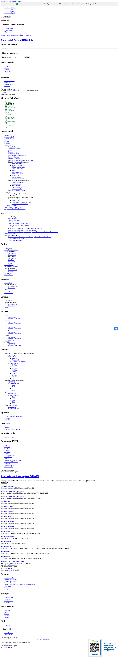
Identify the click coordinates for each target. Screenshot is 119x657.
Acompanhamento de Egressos (13, 416)
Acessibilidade (8, 28)
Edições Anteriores (13, 363)
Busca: (4, 57)
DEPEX (6, 142)
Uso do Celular (8, 275)
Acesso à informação (77, 4)
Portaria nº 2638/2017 (7, 546)
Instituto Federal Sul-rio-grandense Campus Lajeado (19, 584)
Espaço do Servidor (10, 581)
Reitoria (6, 589)
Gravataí (6, 450)
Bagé (6, 445)
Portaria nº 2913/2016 (7, 556)
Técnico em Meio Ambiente (16, 240)
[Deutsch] (5, 20)
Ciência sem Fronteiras (18, 167)
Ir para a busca (9, 11)
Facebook (7, 615)
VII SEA (14, 368)
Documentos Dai (17, 172)
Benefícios (11, 260)
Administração (12, 218)
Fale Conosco (8, 84)
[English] (1, 20)
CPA (13, 195)
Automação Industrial (14, 220)
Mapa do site (8, 32)
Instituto (6, 135)
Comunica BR (57, 4)
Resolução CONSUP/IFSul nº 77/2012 (13, 561)
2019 (13, 390)
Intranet (6, 612)
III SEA (14, 375)
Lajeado (6, 453)
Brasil (21, 4)
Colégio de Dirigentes (14, 148)
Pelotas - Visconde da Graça (12, 460)
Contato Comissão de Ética (20, 204)
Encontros (7, 420)
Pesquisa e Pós (12, 152)
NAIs (13, 170)
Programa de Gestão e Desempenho (14, 209)
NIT (9, 291)
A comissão (15, 200)
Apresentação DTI (17, 182)
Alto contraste (8, 30)
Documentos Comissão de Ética (21, 202)
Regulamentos (8, 273)
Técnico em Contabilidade (16, 238)
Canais (97, 4)
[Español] (3, 20)
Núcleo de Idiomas (17, 169)
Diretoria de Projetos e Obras (16, 190)
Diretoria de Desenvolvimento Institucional (20, 160)
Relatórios (11, 340)
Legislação (89, 4)
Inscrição (14, 358)
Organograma (8, 145)
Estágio (6, 307)
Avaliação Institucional (11, 205)
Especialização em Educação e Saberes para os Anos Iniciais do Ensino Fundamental (33, 232)
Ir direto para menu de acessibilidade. (11, 1)
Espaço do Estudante (10, 579)
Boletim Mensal (9, 138)
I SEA (14, 378)
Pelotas (6, 458)
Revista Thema (8, 293)
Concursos (7, 586)
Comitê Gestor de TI (18, 187)
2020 (13, 388)
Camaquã (7, 447)
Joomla (29, 642)
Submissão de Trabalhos (19, 361)
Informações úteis (17, 165)
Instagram (7, 617)
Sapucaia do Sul (9, 465)
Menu (4, 92)
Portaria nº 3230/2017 (7, 541)
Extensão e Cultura (13, 153)
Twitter (6, 614)
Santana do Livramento (11, 462)
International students (18, 179)
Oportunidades (16, 177)
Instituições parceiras (18, 174)
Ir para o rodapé (9, 13)
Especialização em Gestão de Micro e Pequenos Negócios (25, 228)
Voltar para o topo (6, 568)
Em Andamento (12, 270)
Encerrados (11, 271)
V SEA (14, 371)
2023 (13, 397)
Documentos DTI (17, 189)
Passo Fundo (8, 457)
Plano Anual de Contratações (12, 207)
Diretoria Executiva (14, 158)
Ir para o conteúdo (10, 8)
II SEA (14, 377)
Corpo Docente (8, 265)
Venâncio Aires (8, 467)
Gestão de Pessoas (13, 157)
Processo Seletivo (9, 583)
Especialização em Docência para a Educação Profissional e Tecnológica (29, 237)
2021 (13, 387)
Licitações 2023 (9, 437)
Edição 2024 (12, 356)
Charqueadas (8, 448)
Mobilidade (15, 175)
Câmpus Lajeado (9, 137)
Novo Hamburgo (9, 455)
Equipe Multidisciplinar (11, 266)
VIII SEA (15, 366)
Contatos (7, 86)
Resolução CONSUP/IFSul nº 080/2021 (13, 496)
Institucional (13, 565)
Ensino (10, 150)
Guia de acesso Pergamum (12, 429)
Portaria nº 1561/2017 (7, 551)
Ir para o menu (9, 9)
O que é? (7, 625)
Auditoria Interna (9, 81)
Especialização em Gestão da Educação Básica (22, 230)
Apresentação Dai (17, 163)
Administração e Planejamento (17, 155)
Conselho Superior (13, 147)
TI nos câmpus (16, 184)
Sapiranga (7, 463)
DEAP (6, 140)
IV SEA (14, 373)
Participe (66, 4)
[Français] (8, 20)
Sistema (6, 427)
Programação (16, 360)
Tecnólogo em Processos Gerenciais (18, 225)
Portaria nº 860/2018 (7, 536)
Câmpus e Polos (9, 578)
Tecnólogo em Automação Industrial (18, 223)
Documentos (12, 255)
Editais (10, 263)
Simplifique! (47, 4)
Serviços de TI (16, 185)
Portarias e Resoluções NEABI (20, 476)
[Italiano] (6, 20)
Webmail (7, 610)
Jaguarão (7, 452)
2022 (13, 385)
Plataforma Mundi (9, 233)
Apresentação (8, 248)
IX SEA (14, 365)
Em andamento (12, 286)
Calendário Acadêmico (11, 250)
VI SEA (14, 370)
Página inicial (14, 90)
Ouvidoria (7, 82)
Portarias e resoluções (14, 318)
